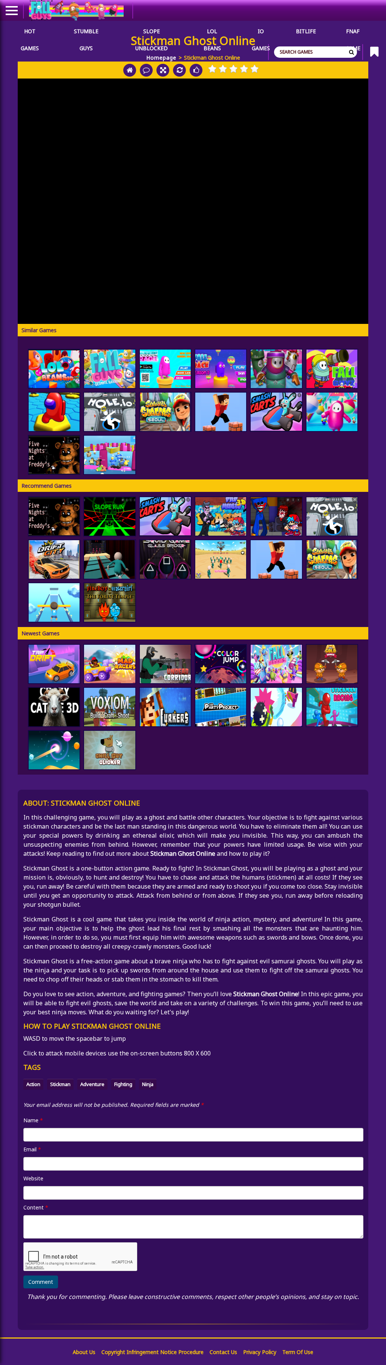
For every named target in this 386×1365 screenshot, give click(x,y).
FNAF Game (352, 34)
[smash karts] (276, 412)
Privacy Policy (259, 1352)
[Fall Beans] (109, 455)
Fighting (123, 1084)
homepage (161, 57)
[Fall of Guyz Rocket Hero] (331, 369)
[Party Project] (220, 707)
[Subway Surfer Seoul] (165, 412)
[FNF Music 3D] (220, 516)
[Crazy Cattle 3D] (54, 707)
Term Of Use (297, 1352)
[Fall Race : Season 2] (220, 369)
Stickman (60, 1084)
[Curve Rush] (54, 750)
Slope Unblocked (151, 34)
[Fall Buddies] (276, 664)
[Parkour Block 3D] (220, 412)
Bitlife (306, 31)
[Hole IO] (109, 412)
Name (33, 1120)
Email (32, 1149)
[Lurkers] (165, 707)
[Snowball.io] (276, 707)
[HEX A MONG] (54, 412)
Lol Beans (212, 34)
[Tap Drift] (54, 664)
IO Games (261, 34)
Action (33, 1084)
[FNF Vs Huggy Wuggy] (276, 516)
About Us (84, 1352)
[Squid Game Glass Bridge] (165, 559)
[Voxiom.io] (109, 707)
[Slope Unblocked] (109, 516)
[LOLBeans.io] (54, 369)
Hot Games (30, 34)
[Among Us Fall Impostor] (331, 412)
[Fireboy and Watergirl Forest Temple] (109, 602)
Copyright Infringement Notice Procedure (152, 1352)
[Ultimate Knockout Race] (165, 369)
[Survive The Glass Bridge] (109, 559)
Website (33, 1178)
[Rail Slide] (54, 602)
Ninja (147, 1084)
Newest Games (40, 633)
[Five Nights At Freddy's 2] (54, 455)
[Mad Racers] (109, 664)
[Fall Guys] (109, 369)
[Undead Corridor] (165, 664)
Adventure (92, 1084)
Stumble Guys (86, 34)
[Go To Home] (129, 70)
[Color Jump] (220, 664)
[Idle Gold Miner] (331, 664)
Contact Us (223, 1352)
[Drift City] (54, 559)
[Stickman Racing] (331, 707)
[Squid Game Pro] (220, 559)
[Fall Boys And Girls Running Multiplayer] (276, 369)
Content (35, 1207)
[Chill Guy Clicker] (109, 750)
